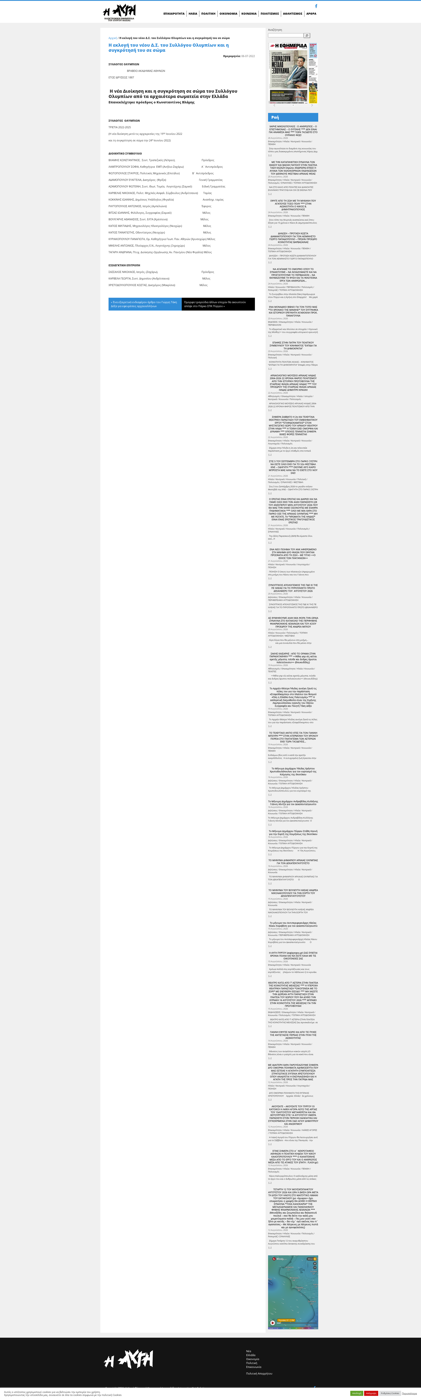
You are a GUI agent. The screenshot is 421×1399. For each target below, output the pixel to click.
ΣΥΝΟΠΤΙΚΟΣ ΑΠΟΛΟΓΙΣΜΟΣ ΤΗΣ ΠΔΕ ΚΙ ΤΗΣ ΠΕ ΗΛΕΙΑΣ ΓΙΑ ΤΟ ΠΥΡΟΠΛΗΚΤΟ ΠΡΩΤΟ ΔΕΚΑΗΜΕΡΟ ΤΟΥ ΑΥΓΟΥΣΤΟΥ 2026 (293, 588)
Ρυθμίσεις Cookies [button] (390, 1393)
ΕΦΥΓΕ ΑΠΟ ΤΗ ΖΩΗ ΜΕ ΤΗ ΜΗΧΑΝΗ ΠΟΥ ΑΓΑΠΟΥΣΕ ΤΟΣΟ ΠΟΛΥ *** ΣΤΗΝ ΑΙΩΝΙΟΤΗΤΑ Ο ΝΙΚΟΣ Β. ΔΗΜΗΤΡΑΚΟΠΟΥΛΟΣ (293, 205)
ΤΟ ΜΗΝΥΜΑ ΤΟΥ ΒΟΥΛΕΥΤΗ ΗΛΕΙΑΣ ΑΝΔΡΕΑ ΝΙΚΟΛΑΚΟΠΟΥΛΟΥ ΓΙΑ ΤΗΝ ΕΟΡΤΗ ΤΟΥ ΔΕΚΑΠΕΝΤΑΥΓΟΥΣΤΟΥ (293, 893)
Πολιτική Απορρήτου (259, 1373)
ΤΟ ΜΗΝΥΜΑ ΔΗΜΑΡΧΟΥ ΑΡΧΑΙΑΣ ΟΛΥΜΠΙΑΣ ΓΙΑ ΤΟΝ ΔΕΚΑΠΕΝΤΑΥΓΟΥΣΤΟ (293, 862)
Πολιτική (251, 1363)
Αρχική (113, 38)
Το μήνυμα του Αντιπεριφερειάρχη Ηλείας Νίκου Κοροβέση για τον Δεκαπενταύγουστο (293, 924)
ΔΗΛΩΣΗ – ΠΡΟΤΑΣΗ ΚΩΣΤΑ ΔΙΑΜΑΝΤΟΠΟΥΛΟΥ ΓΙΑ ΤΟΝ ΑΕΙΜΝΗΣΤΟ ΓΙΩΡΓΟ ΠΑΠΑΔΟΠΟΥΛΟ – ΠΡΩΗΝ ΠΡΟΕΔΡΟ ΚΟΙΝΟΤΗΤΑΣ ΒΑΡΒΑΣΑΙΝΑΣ (293, 238)
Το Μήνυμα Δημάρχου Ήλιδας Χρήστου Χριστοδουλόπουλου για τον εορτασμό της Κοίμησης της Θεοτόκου (293, 771)
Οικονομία (252, 1359)
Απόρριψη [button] (371, 1393)
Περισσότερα (409, 1393)
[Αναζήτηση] (307, 35)
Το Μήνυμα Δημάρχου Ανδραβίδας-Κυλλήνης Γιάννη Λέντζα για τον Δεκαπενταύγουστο (293, 803)
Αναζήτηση (275, 30)
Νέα (248, 1351)
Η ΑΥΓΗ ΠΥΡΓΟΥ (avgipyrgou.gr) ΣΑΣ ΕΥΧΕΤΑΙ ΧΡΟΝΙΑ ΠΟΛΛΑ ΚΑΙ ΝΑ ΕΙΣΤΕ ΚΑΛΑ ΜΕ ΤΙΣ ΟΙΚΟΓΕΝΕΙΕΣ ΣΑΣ (293, 955)
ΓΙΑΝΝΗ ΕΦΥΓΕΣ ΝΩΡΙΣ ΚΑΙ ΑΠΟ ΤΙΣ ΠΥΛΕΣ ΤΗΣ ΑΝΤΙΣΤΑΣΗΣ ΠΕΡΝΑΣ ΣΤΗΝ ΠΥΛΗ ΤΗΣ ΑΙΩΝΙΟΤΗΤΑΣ (293, 1035)
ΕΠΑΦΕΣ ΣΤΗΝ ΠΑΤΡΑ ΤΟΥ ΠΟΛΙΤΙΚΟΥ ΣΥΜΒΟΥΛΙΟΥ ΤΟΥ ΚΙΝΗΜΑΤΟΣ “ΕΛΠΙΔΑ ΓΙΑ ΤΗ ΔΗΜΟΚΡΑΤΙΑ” (293, 345)
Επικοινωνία (253, 1367)
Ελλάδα (250, 1355)
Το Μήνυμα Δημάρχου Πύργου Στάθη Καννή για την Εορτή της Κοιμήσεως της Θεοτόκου (293, 832)
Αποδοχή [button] (356, 1393)
